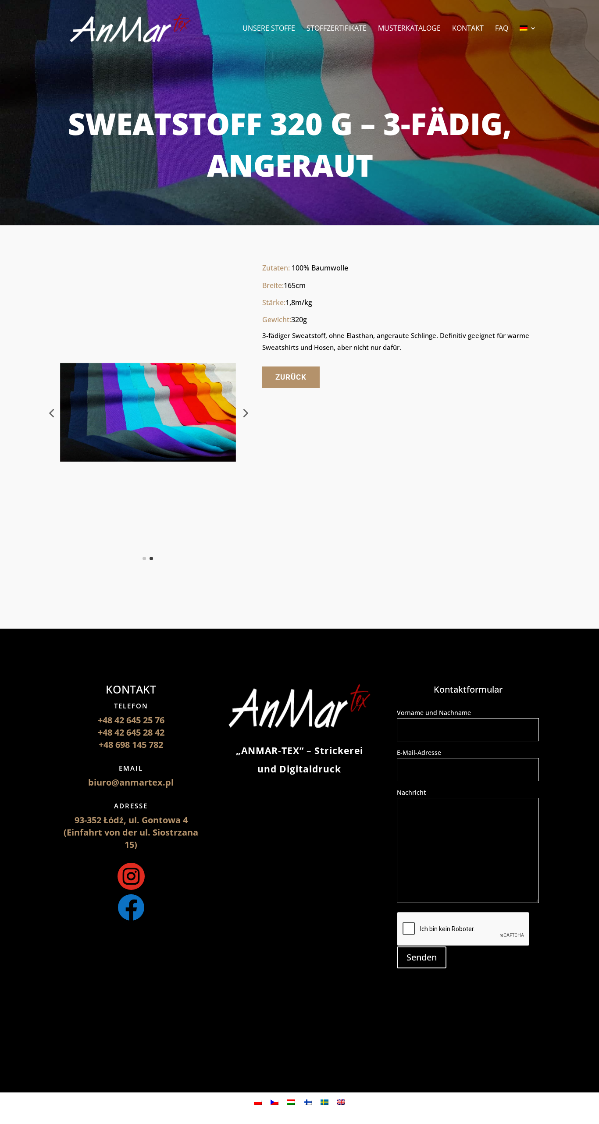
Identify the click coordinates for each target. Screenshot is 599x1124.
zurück (291, 377)
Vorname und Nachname (434, 712)
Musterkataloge (409, 29)
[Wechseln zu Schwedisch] (324, 1101)
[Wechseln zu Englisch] (341, 1101)
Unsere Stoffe (268, 29)
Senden (421, 957)
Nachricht (411, 792)
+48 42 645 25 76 (131, 720)
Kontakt (468, 29)
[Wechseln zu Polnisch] (258, 1101)
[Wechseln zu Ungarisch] (291, 1101)
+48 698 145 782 (131, 745)
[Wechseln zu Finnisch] (308, 1101)
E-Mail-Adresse (419, 752)
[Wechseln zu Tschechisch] (274, 1101)
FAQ (501, 29)
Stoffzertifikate (337, 29)
